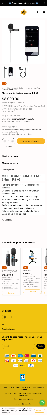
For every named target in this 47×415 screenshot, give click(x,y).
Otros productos (12, 88)
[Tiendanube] (23, 404)
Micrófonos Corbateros (25, 88)
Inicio (3, 88)
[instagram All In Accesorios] (4, 317)
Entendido (39, 411)
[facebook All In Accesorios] (10, 317)
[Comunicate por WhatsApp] (42, 403)
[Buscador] (38, 12)
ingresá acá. (23, 395)
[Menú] (3, 12)
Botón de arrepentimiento (23, 399)
